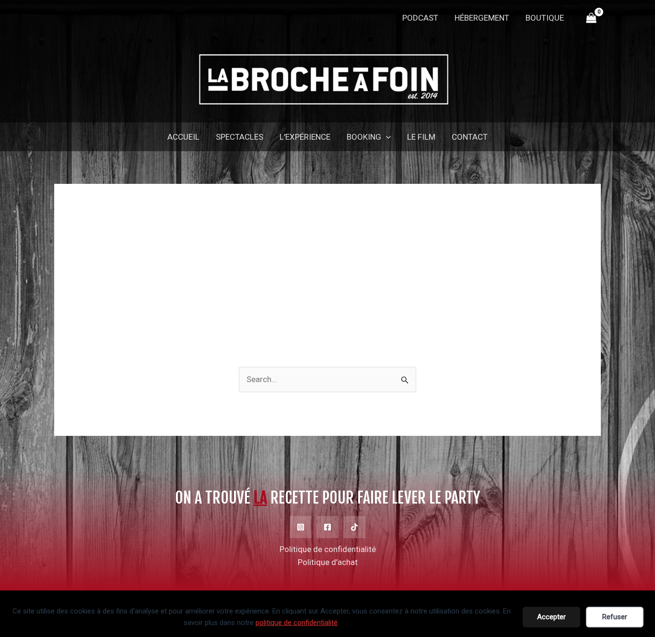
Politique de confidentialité (328, 549)
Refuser (614, 617)
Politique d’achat (328, 562)
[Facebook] (327, 527)
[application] (386, 136)
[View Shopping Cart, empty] (591, 18)
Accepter (551, 617)
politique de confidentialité (297, 622)
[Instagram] (301, 527)
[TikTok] (354, 527)
